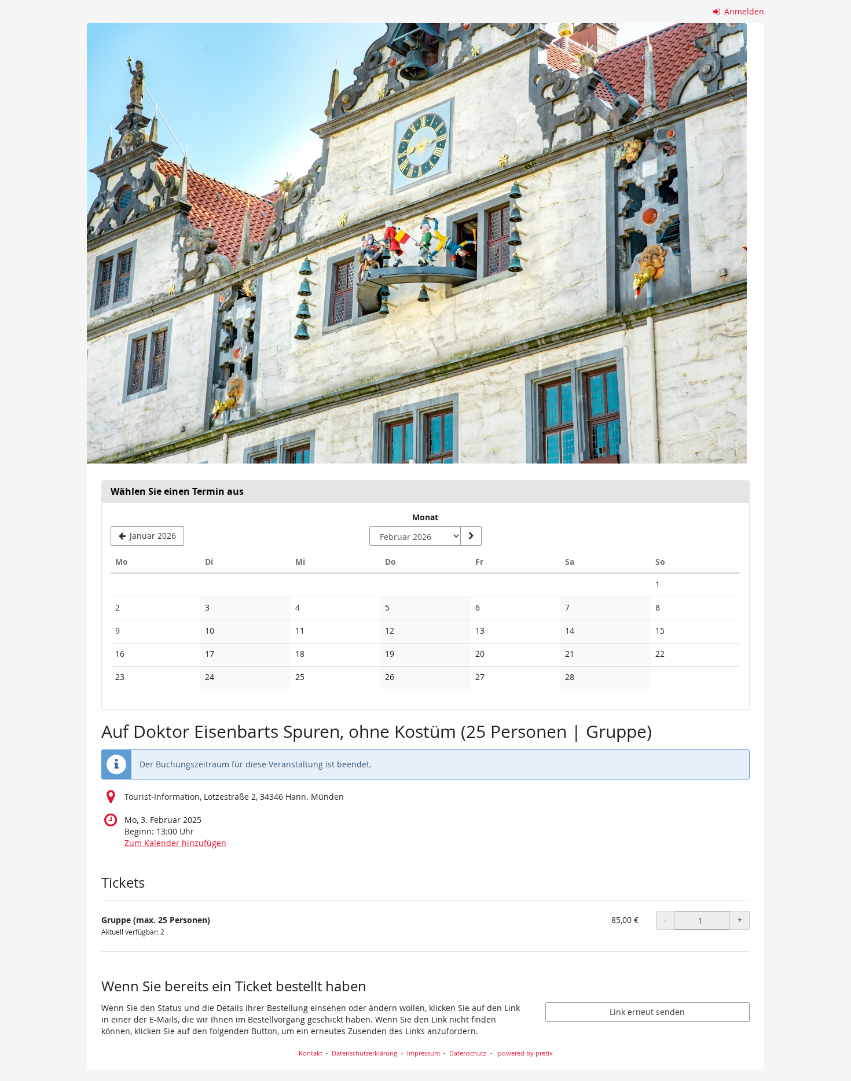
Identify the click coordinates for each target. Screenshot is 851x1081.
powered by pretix (525, 1053)
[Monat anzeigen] (470, 536)
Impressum (423, 1053)
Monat (425, 517)
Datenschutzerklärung (364, 1053)
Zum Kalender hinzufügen (175, 842)
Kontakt (310, 1053)
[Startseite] (417, 243)
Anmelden (743, 11)
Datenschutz (467, 1053)
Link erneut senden (647, 1011)
